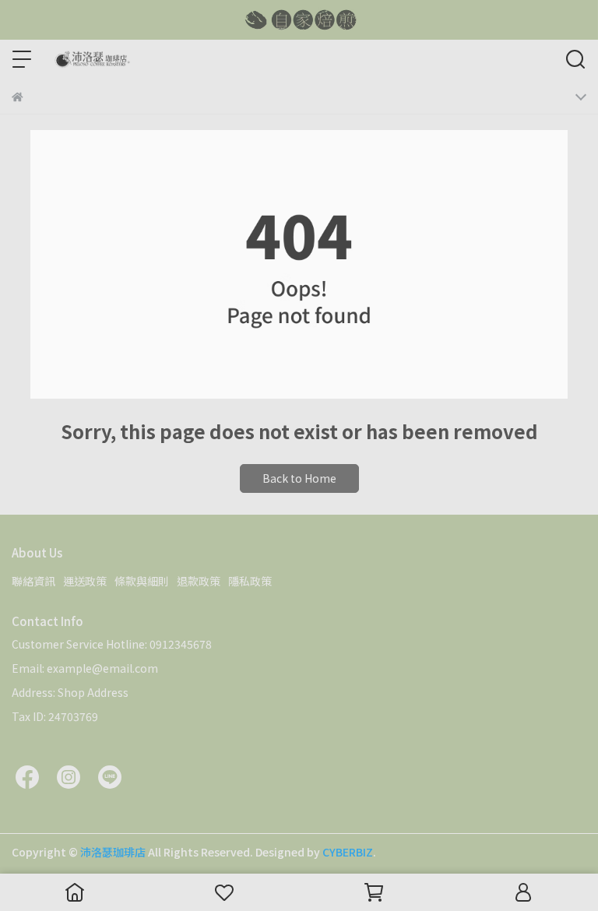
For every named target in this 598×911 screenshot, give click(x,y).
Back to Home (299, 478)
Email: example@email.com (85, 668)
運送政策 (85, 581)
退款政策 (198, 581)
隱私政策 (250, 581)
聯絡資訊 (33, 581)
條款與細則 (141, 581)
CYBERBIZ (347, 852)
